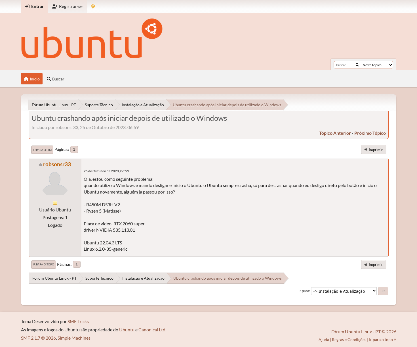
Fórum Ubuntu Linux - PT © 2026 (363, 331)
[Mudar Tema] (93, 6)
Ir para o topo (43, 264)
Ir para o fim (42, 149)
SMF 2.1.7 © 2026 (38, 337)
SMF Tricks (78, 321)
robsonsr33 (57, 164)
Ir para (303, 290)
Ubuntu (126, 329)
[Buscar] (357, 65)
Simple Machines (74, 337)
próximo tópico (370, 133)
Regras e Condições (349, 339)
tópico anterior (335, 133)
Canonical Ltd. (152, 329)
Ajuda (324, 339)
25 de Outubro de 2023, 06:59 (106, 171)
